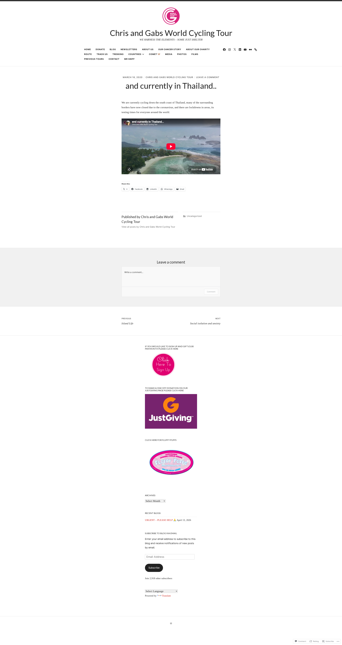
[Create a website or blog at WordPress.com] (171, 623)
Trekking (118, 54)
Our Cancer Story (169, 49)
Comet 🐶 (154, 54)
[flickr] (250, 49)
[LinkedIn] (240, 49)
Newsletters (129, 49)
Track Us (102, 54)
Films (194, 54)
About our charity (198, 49)
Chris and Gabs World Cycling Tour (171, 33)
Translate (166, 595)
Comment (211, 291)
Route (88, 54)
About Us (147, 49)
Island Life (127, 321)
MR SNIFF (129, 59)
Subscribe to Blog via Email (161, 533)
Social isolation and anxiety (205, 321)
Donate (100, 49)
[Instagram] (229, 49)
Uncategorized (194, 216)
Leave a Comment (207, 77)
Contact (114, 59)
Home (87, 49)
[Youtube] (245, 49)
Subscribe (154, 567)
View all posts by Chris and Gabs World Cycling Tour (148, 226)
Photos (182, 54)
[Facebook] (224, 49)
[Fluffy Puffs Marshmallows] (255, 49)
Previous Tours (94, 59)
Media (168, 54)
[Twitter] (234, 49)
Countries (134, 54)
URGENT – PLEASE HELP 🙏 (160, 520)
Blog (113, 49)
